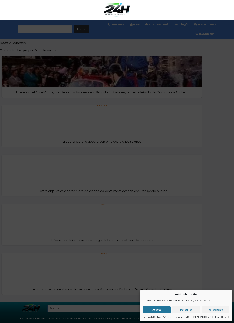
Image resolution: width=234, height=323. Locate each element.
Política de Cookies (152, 317)
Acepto (156, 309)
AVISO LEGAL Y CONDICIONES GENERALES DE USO (207, 317)
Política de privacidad (173, 317)
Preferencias (215, 309)
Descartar (186, 309)
